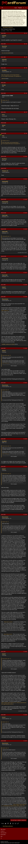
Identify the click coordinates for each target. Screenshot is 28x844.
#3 (26, 57)
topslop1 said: (5, 100)
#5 (26, 82)
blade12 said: (4, 389)
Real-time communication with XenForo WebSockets (10, 842)
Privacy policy (3, 834)
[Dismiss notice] (25, 11)
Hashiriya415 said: (5, 236)
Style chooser (3, 829)
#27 (26, 740)
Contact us (2, 831)
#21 (26, 382)
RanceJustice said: (6, 355)
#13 (26, 199)
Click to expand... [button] (14, 365)
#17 (26, 272)
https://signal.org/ (5, 310)
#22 (26, 438)
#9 (26, 133)
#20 (26, 348)
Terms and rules (3, 832)
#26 (26, 714)
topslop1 (3, 30)
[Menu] (2, 8)
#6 (26, 93)
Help (1, 836)
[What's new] (23, 8)
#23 (26, 466)
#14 (26, 212)
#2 (26, 43)
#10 (26, 156)
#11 (26, 168)
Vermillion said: (5, 140)
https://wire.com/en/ (8, 621)
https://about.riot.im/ (8, 634)
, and (8, 344)
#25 (26, 651)
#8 (26, 122)
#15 (26, 229)
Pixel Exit (6, 841)
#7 (26, 112)
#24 (26, 514)
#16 (26, 256)
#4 (26, 67)
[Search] (26, 8)
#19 (26, 296)
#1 (26, 33)
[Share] (24, 33)
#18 (26, 284)
